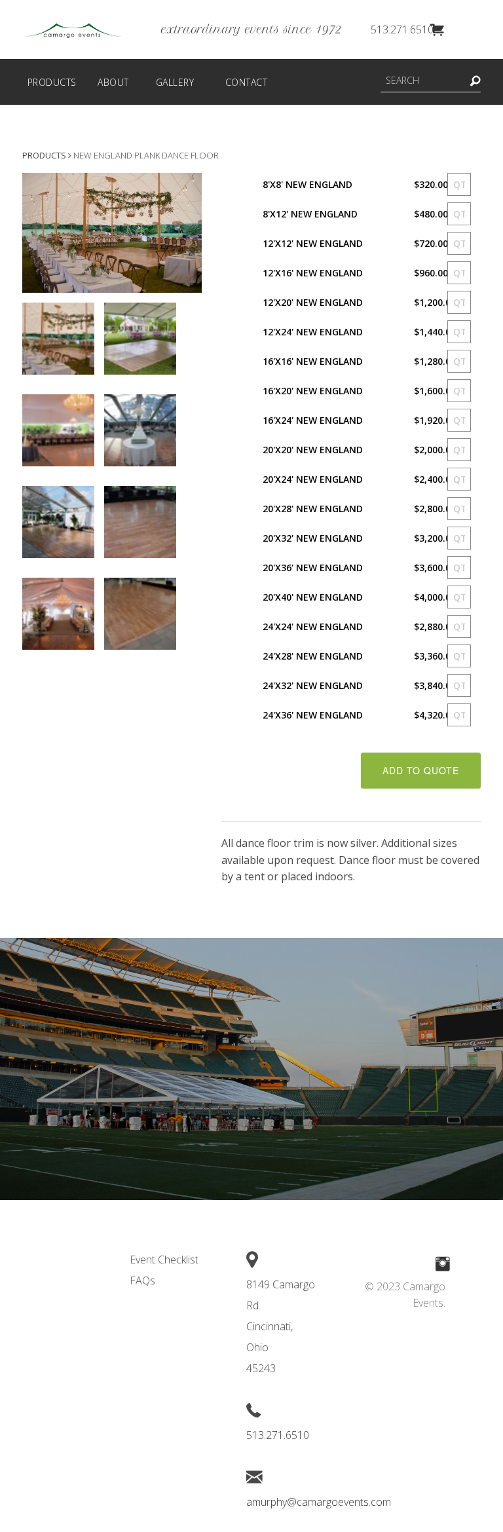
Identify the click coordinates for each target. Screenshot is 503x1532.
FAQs (142, 1280)
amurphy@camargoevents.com (318, 1502)
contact (246, 82)
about (113, 82)
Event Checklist (164, 1259)
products (52, 82)
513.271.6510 (402, 29)
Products (44, 155)
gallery (175, 82)
